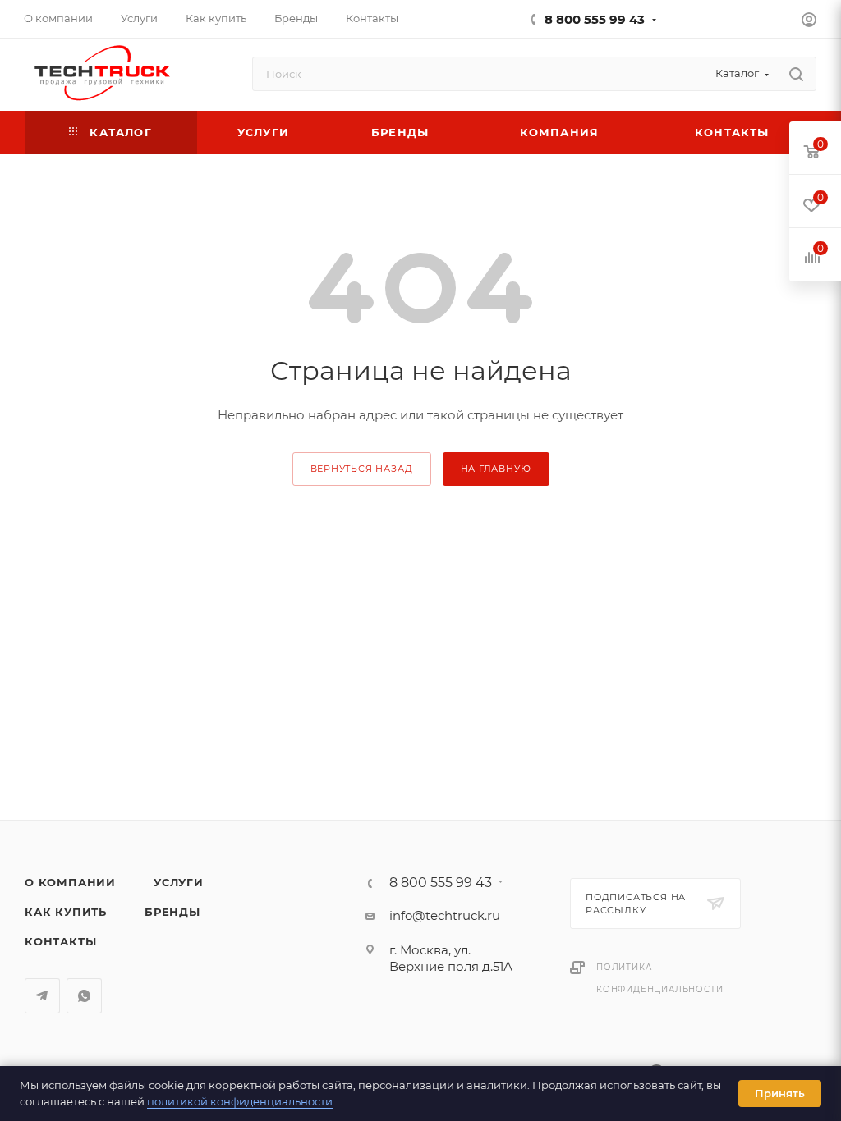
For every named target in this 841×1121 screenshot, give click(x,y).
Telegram (42, 995)
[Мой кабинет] (809, 21)
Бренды (172, 911)
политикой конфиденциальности (240, 1101)
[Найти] (796, 74)
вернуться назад (361, 468)
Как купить (66, 911)
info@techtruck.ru (444, 915)
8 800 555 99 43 (595, 19)
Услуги (179, 882)
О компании (70, 882)
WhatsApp (84, 995)
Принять (780, 1093)
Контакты (60, 941)
